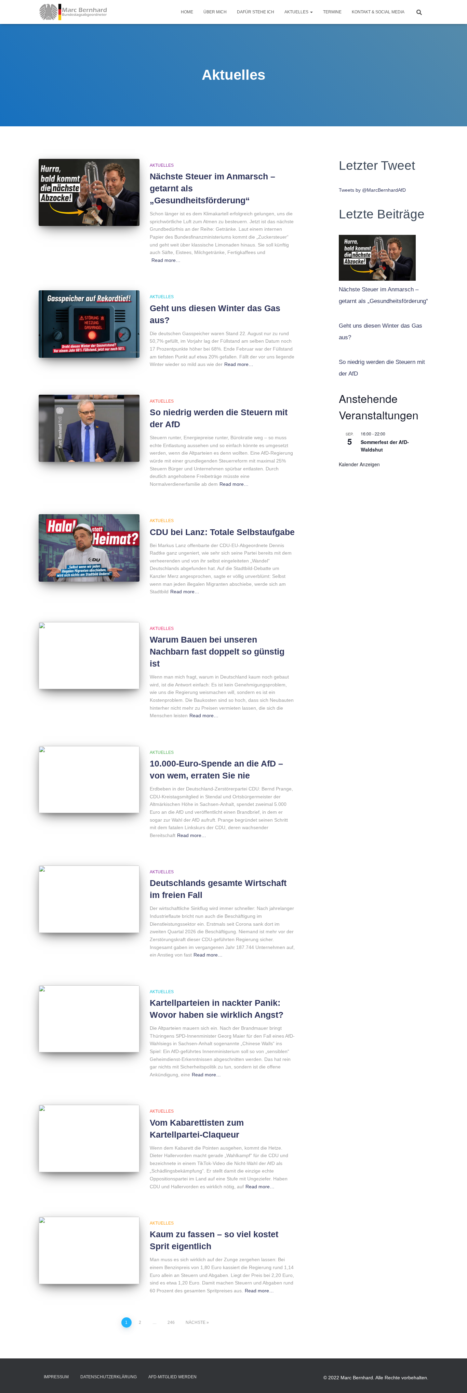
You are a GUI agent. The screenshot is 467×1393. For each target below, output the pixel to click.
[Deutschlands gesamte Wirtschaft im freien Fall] (89, 899)
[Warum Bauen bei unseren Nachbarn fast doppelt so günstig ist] (89, 655)
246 (171, 1322)
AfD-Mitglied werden (172, 1377)
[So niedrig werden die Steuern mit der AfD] (89, 428)
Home (187, 12)
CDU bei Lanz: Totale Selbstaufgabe (222, 532)
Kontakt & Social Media (378, 12)
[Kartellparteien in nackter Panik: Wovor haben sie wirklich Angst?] (89, 1019)
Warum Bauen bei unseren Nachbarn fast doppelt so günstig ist (217, 651)
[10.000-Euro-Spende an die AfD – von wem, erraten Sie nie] (89, 779)
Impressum (56, 1377)
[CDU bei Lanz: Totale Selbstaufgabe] (89, 548)
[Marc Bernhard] (73, 12)
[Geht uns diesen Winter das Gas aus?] (89, 324)
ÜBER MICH (215, 12)
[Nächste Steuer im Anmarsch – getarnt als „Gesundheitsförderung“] (89, 192)
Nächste (195, 1322)
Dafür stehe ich (255, 12)
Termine (332, 12)
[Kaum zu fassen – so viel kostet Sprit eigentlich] (89, 1250)
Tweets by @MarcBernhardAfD (372, 190)
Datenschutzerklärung (108, 1377)
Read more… (166, 260)
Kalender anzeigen (359, 464)
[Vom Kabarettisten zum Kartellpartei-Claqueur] (89, 1138)
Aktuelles (296, 12)
